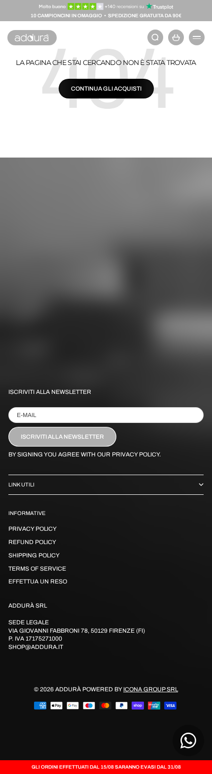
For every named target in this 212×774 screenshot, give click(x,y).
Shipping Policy (34, 555)
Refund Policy (32, 542)
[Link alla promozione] (106, 6)
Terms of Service (37, 568)
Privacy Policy (32, 528)
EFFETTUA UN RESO (37, 581)
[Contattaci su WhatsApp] (188, 740)
